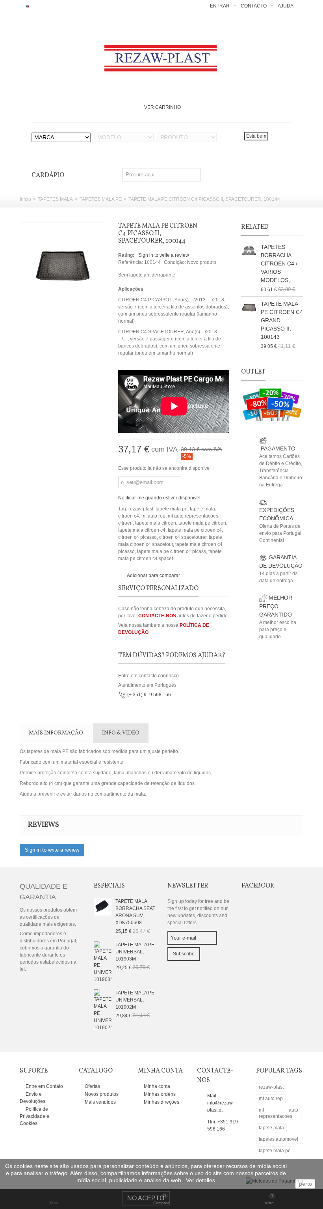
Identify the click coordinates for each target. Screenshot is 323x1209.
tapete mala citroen (155, 523)
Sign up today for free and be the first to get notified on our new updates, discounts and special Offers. (198, 912)
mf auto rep (153, 516)
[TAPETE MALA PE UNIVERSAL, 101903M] (102, 961)
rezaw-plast (140, 509)
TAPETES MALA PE (101, 199)
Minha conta (156, 1086)
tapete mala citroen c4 (141, 530)
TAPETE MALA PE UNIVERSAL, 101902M (134, 1000)
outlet (253, 372)
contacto (254, 6)
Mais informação (56, 733)
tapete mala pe (171, 509)
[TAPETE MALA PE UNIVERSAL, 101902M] (102, 1010)
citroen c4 (128, 516)
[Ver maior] (96, 298)
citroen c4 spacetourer (182, 537)
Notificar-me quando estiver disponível (159, 498)
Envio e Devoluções (32, 1097)
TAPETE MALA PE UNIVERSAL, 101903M (134, 952)
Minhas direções (161, 1102)
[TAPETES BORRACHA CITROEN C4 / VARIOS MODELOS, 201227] (249, 251)
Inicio (25, 199)
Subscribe (184, 954)
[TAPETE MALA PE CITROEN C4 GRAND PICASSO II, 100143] (249, 308)
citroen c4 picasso (137, 537)
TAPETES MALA (55, 199)
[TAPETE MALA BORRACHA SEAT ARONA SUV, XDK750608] (102, 906)
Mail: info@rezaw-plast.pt (220, 1103)
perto (305, 1184)
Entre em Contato (43, 1086)
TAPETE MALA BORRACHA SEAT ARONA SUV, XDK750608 (135, 912)
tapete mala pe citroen (202, 523)
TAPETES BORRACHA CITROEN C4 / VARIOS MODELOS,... (279, 263)
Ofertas (92, 1086)
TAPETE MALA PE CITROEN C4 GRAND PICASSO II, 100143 (282, 320)
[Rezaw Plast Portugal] (161, 58)
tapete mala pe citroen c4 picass (171, 551)
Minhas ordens (159, 1094)
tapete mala (202, 509)
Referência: (130, 262)
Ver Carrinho (162, 107)
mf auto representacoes (193, 516)
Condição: (175, 262)
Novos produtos (101, 1094)
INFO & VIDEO (120, 733)
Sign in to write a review (163, 255)
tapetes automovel (278, 1139)
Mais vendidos (100, 1102)
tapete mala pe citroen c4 (195, 530)
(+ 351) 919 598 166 (149, 694)
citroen (125, 523)
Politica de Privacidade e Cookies (34, 1116)
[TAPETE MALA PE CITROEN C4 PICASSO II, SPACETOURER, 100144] (63, 266)
